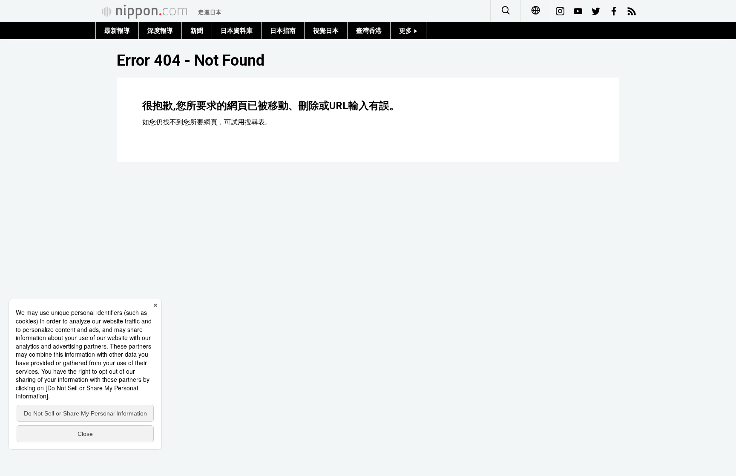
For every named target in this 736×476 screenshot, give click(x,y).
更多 (406, 31)
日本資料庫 (237, 31)
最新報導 (117, 31)
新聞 (196, 31)
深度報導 (160, 31)
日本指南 (283, 31)
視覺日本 (326, 31)
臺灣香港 (369, 31)
